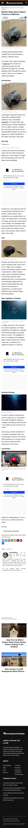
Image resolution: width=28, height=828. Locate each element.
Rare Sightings (13, 618)
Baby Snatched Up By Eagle (11, 531)
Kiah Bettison (13, 552)
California (6, 64)
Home (2, 7)
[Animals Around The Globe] (14, 3)
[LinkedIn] (21, 553)
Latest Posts (9, 549)
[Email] (24, 553)
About (3, 549)
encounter (4, 122)
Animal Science (4, 618)
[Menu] (2, 3)
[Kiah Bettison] (5, 557)
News (6, 7)
